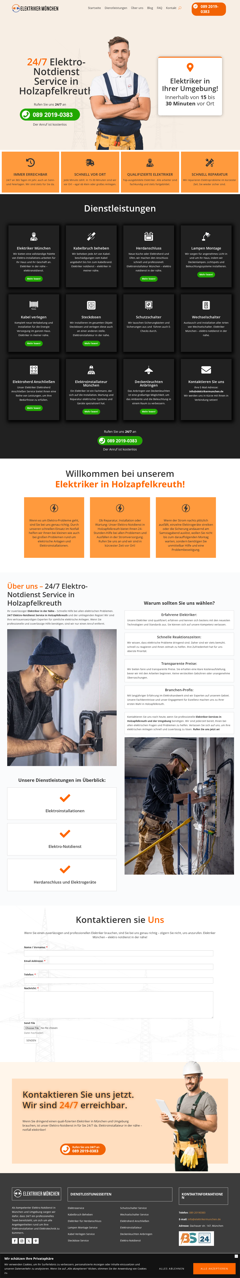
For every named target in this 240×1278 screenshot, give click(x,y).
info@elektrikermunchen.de (206, 391)
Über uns (137, 8)
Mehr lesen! (34, 278)
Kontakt (171, 8)
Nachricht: (31, 988)
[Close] (236, 1256)
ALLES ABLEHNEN (171, 1268)
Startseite (94, 8)
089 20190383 (197, 1212)
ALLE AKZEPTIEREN (214, 1268)
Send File (29, 1023)
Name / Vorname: (36, 947)
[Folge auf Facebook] (15, 1241)
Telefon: (30, 974)
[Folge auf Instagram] (22, 1241)
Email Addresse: (35, 961)
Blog (150, 8)
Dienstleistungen (116, 8)
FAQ (159, 8)
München (100, 1121)
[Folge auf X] (29, 1241)
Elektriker (141, 620)
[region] (120, 1265)
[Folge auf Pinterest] (36, 1241)
